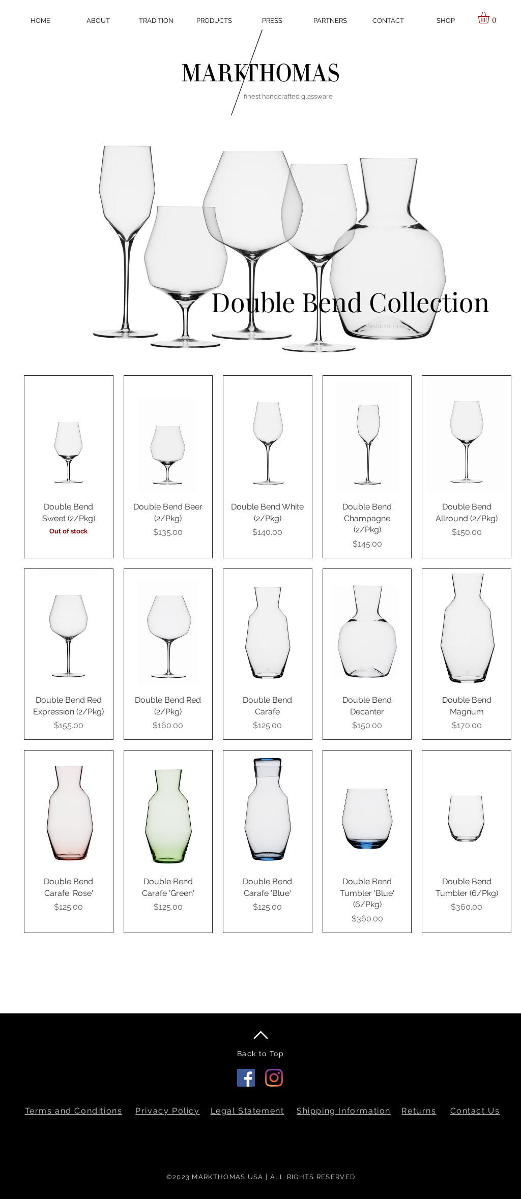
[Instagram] (274, 1078)
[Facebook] (246, 1078)
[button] (388, 20)
